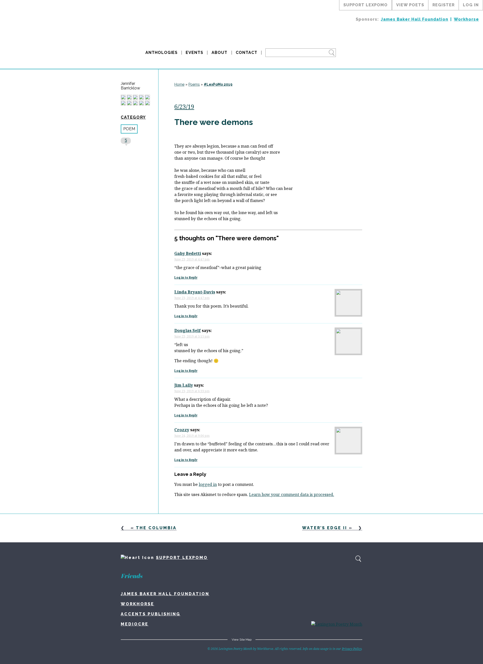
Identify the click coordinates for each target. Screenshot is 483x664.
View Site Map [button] (242, 639)
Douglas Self (187, 330)
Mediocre (134, 624)
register (443, 5)
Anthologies (161, 52)
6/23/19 (184, 106)
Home (179, 84)
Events (194, 52)
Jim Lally (183, 385)
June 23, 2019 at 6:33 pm (192, 391)
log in (471, 5)
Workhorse (466, 19)
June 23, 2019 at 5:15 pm (192, 336)
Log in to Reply (185, 277)
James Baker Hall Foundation (414, 19)
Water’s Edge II (324, 527)
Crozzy (181, 430)
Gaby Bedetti (187, 253)
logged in (208, 484)
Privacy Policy (351, 649)
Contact (246, 52)
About (219, 52)
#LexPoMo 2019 (218, 84)
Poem (129, 128)
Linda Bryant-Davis (194, 292)
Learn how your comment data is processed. (291, 494)
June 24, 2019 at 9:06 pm (192, 436)
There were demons (213, 122)
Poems (194, 84)
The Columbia (156, 527)
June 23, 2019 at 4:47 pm (192, 259)
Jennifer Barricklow (130, 85)
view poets (410, 5)
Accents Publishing (150, 614)
